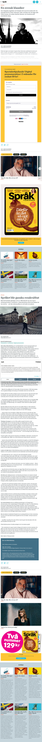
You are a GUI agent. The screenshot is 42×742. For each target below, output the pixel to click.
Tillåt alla (34, 379)
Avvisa (8, 379)
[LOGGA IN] (37, 2)
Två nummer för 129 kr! (21, 658)
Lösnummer (10, 343)
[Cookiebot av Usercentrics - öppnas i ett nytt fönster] (36, 362)
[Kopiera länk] (7, 145)
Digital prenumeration (19, 343)
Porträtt (23, 154)
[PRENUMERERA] (34, 2)
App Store (21, 242)
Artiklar (2, 5)
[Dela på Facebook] (2, 145)
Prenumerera (4, 343)
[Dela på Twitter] (5, 145)
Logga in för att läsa (24, 64)
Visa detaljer (36, 376)
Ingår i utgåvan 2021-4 (6, 572)
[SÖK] (40, 2)
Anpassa (20, 379)
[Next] (39, 168)
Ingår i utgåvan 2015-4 (6, 154)
